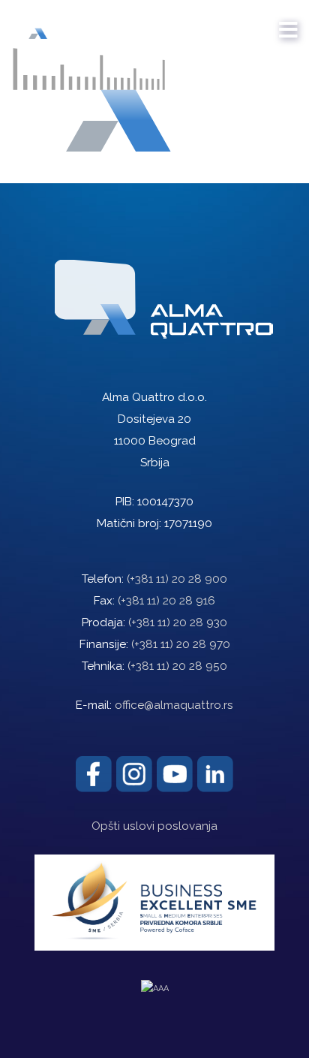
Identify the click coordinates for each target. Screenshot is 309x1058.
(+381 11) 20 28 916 (166, 600)
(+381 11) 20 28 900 (177, 579)
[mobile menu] (289, 22)
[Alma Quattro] (54, 22)
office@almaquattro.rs (174, 705)
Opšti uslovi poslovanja (155, 826)
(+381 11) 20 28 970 (180, 644)
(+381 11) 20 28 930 (177, 622)
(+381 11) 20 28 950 (177, 666)
